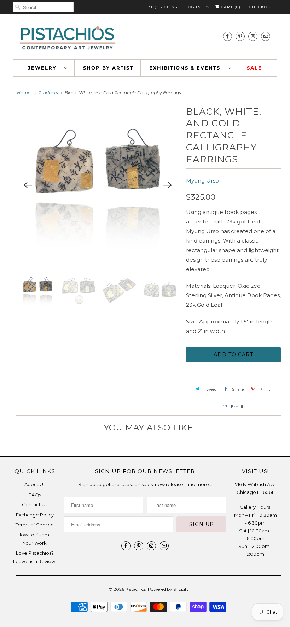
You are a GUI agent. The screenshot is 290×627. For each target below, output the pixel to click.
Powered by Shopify (168, 589)
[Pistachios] (67, 38)
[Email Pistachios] (265, 36)
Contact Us (34, 504)
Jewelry (44, 68)
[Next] (167, 185)
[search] (43, 7)
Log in (193, 7)
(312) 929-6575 (161, 7)
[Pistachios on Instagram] (252, 36)
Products (48, 92)
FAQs (35, 494)
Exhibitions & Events (187, 68)
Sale (254, 68)
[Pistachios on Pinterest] (240, 36)
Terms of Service (35, 524)
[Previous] (27, 185)
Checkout (261, 7)
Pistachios (135, 589)
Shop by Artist (108, 68)
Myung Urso (202, 180)
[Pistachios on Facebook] (227, 36)
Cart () (230, 7)
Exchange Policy (35, 515)
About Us (34, 484)
